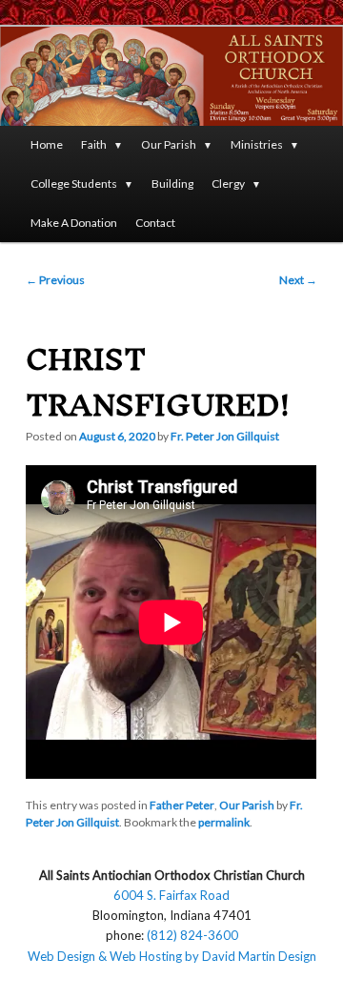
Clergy (228, 183)
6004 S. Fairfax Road (171, 895)
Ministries (257, 144)
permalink (224, 822)
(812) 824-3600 (192, 935)
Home (46, 144)
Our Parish (168, 144)
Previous (55, 280)
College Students (73, 183)
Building (172, 183)
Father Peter (182, 805)
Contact (155, 222)
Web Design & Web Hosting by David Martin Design (172, 956)
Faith (94, 144)
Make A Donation (73, 222)
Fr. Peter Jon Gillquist (225, 436)
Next (298, 280)
